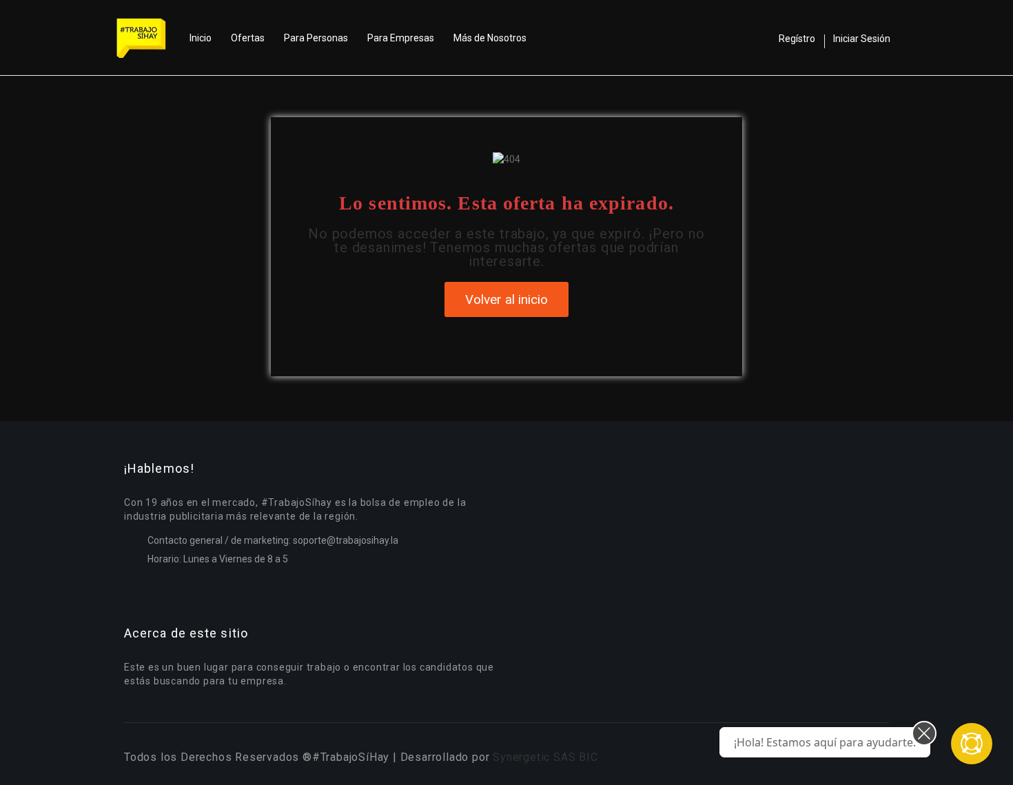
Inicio (201, 37)
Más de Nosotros (489, 37)
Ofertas (248, 37)
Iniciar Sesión (861, 38)
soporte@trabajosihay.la (345, 540)
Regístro (797, 38)
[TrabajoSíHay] (148, 38)
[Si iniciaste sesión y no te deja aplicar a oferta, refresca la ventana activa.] (971, 743)
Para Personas (316, 37)
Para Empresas (400, 37)
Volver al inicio (506, 299)
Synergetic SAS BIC (545, 757)
